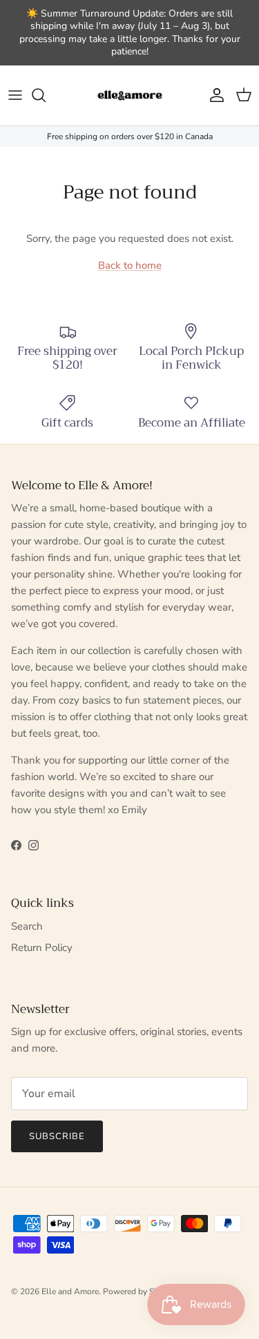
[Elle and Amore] (129, 95)
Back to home (130, 265)
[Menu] (15, 95)
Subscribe (57, 1136)
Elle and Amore (70, 1291)
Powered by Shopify (140, 1291)
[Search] (45, 95)
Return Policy (42, 947)
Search (27, 926)
